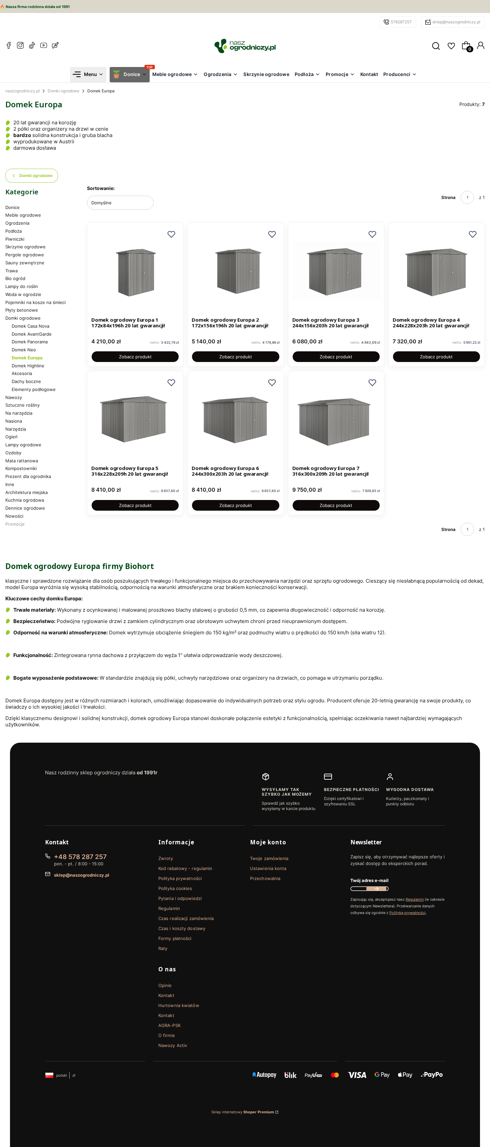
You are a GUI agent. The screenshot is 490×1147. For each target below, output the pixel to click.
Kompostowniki (21, 468)
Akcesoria (22, 373)
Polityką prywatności (407, 912)
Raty (162, 948)
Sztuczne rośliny (22, 405)
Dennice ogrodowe (25, 508)
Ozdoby (13, 452)
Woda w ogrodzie (23, 294)
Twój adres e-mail (369, 880)
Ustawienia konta (268, 868)
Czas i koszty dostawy (181, 928)
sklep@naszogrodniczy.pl (456, 21)
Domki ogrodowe (63, 90)
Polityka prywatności (180, 878)
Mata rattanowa (21, 460)
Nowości (14, 516)
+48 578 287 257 (80, 857)
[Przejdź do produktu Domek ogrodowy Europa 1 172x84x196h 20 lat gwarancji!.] (135, 270)
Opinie (165, 985)
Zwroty (165, 858)
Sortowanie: (101, 188)
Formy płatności (175, 938)
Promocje (15, 524)
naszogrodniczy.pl (22, 90)
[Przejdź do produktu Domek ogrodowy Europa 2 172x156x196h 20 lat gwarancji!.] (235, 270)
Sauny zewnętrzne (24, 262)
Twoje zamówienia (269, 858)
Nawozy (13, 397)
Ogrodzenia (17, 223)
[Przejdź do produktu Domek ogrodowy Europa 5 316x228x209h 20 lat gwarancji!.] (135, 419)
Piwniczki (14, 239)
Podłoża (13, 231)
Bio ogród (15, 278)
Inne (9, 484)
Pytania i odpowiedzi (180, 898)
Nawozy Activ (172, 1045)
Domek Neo (24, 349)
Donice (12, 207)
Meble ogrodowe (23, 215)
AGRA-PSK (169, 1025)
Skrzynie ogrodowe (25, 246)
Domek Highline (28, 365)
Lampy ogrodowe (23, 444)
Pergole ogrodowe (24, 254)
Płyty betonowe (21, 310)
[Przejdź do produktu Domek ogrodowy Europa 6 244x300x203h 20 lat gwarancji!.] (235, 419)
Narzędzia (15, 429)
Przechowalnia (265, 878)
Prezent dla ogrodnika (28, 476)
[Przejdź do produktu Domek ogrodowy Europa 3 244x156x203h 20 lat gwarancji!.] (336, 270)
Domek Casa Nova (30, 326)
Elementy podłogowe (34, 389)
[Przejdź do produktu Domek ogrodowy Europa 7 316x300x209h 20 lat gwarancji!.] (336, 419)
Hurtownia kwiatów (178, 1005)
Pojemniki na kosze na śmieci (35, 302)
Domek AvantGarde (32, 334)
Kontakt (166, 995)
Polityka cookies (175, 888)
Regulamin (169, 908)
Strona (448, 197)
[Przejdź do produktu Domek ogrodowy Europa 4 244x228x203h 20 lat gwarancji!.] (436, 270)
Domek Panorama (30, 341)
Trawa (11, 270)
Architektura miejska (26, 492)
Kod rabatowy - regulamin (185, 868)
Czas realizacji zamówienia (186, 918)
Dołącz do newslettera (376, 889)
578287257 (401, 21)
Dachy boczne (26, 381)
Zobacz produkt (135, 356)
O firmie (166, 1035)
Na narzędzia (18, 413)
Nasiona (13, 421)
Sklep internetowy (242, 1112)
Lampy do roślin (21, 286)
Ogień (11, 436)
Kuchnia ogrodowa (24, 500)
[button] (171, 234)
